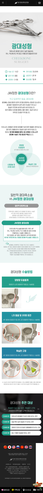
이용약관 (24, 464)
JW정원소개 (8, 464)
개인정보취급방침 (16, 464)
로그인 (28, 464)
